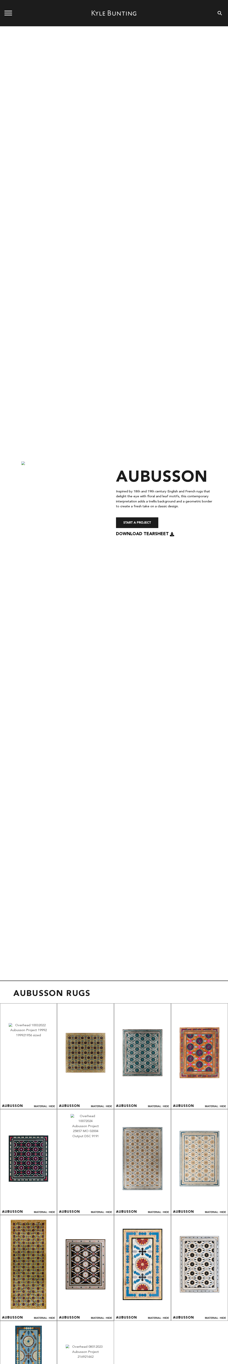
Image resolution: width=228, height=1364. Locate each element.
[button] (145, 534)
